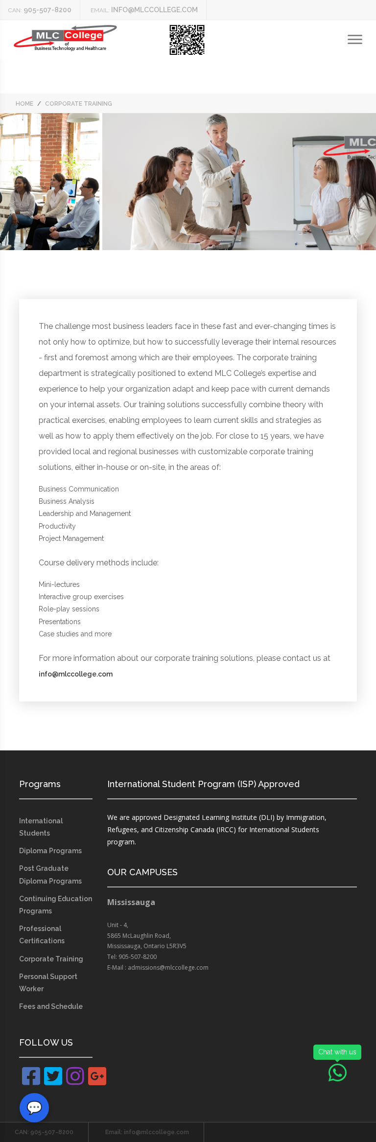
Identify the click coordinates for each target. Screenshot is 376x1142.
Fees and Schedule (51, 1006)
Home (24, 103)
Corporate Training (51, 959)
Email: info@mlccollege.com (147, 1132)
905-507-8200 (47, 10)
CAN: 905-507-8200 (44, 1132)
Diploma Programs (50, 851)
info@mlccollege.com (154, 10)
